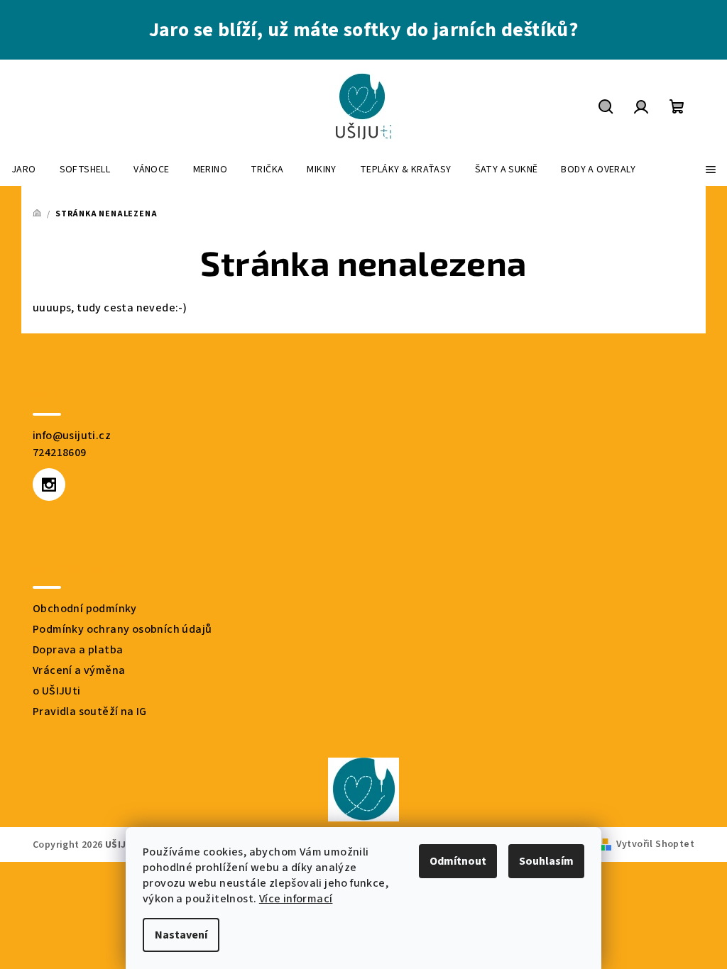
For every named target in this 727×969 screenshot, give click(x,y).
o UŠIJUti (57, 691)
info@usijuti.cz (72, 435)
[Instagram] (49, 484)
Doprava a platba (78, 650)
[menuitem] (24, 169)
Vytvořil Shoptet (655, 844)
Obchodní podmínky (85, 608)
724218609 (60, 452)
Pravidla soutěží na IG (90, 711)
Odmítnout (458, 861)
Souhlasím (546, 861)
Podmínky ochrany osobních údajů (122, 629)
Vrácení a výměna (79, 670)
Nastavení (181, 935)
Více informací (296, 899)
